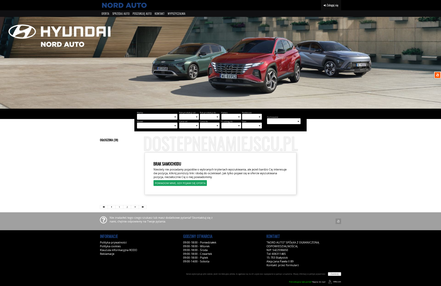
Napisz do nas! (307, 281)
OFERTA (105, 14)
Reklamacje (107, 254)
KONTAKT (160, 14)
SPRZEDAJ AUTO (121, 14)
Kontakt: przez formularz (282, 265)
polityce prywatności (317, 274)
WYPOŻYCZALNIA (176, 14)
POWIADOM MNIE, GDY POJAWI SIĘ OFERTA (180, 183)
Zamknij (335, 274)
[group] (220, 63)
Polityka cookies (110, 246)
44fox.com (337, 281)
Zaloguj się (332, 5)
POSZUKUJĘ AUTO (142, 14)
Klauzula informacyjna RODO (118, 250)
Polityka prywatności (113, 242)
